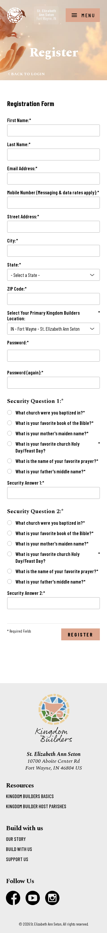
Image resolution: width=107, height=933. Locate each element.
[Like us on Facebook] (13, 898)
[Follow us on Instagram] (52, 898)
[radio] (9, 412)
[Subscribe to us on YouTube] (33, 898)
